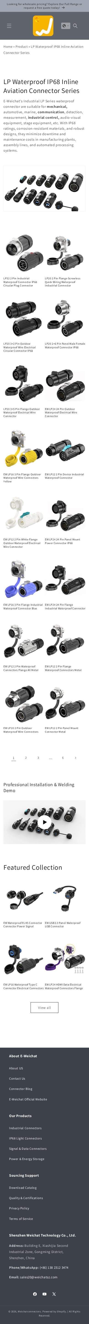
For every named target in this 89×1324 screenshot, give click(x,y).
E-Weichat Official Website (28, 1099)
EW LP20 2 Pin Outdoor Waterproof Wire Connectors (21, 729)
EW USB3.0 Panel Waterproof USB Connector (63, 924)
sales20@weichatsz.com (39, 1277)
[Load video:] (44, 822)
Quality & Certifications (26, 1198)
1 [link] (14, 758)
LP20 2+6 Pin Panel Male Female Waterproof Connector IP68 (65, 345)
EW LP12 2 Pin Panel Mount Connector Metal (62, 729)
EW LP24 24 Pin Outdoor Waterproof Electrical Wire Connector (61, 412)
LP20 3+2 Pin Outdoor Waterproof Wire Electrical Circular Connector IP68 (19, 347)
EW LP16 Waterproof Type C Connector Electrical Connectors (23, 986)
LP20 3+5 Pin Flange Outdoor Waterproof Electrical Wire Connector (21, 412)
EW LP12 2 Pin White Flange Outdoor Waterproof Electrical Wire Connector (21, 543)
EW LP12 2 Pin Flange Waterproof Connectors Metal (63, 668)
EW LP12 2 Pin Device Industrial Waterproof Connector (64, 476)
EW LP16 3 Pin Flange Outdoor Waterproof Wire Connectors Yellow (22, 478)
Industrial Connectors (25, 1128)
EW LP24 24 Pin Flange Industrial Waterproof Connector (65, 606)
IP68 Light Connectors (25, 1138)
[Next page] (75, 758)
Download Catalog (23, 1188)
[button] (9, 26)
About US (16, 1068)
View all (44, 1007)
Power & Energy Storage (26, 1159)
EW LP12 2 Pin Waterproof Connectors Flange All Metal (20, 668)
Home (7, 46)
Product (22, 46)
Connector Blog (20, 1089)
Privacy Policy (19, 1208)
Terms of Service (21, 1219)
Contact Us (17, 1078)
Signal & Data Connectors (28, 1149)
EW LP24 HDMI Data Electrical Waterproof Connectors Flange (64, 986)
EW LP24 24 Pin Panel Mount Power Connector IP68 (62, 541)
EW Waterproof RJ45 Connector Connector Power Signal (22, 924)
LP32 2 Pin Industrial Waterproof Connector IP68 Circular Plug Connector (20, 282)
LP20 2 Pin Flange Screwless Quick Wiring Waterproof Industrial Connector (62, 282)
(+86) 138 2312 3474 (54, 1267)
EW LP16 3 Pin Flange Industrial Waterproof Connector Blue (23, 606)
